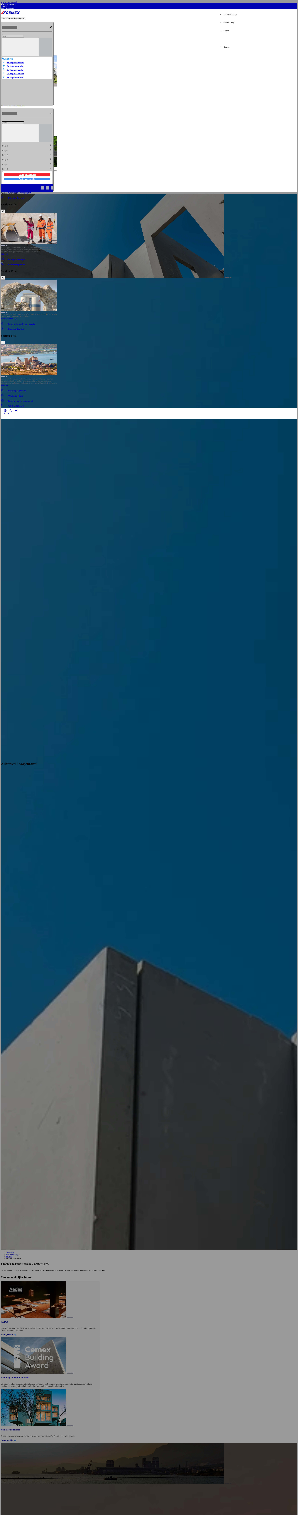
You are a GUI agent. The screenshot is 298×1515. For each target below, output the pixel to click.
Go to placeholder (15, 62)
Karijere (226, 31)
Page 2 (27, 150)
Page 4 (27, 159)
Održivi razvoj (229, 23)
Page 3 (27, 154)
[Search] (20, 47)
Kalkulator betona (7, 8)
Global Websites (9, 4)
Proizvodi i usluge (230, 14)
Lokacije (4, 6)
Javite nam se (7, 318)
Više (3, 254)
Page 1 (27, 145)
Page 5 (27, 164)
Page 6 (27, 168)
